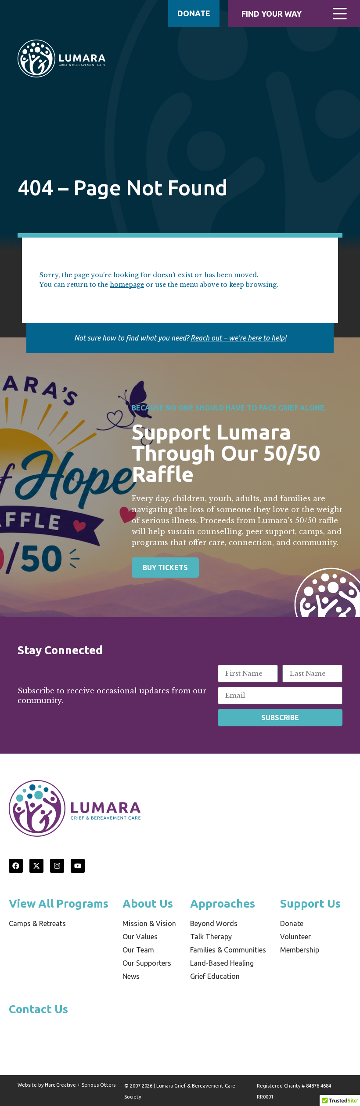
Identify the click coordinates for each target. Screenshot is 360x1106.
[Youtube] (78, 866)
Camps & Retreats (37, 923)
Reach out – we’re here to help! (238, 338)
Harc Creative (60, 1085)
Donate (291, 923)
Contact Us (38, 1009)
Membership (299, 950)
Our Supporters (146, 963)
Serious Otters (98, 1085)
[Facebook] (16, 866)
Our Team (138, 950)
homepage (127, 285)
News (131, 976)
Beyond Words (214, 923)
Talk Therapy (211, 937)
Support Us (310, 903)
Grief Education (215, 976)
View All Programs (58, 903)
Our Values (140, 937)
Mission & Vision (149, 923)
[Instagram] (57, 866)
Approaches (222, 903)
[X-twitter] (36, 866)
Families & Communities (228, 950)
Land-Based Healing (222, 963)
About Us (147, 903)
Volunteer (295, 937)
